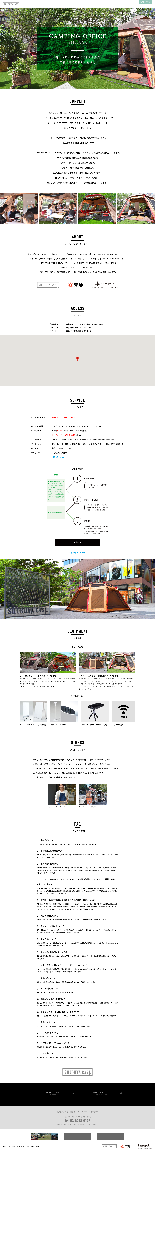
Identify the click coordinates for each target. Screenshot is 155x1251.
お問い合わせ (145, 2)
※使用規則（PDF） (77, 553)
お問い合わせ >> (58, 457)
